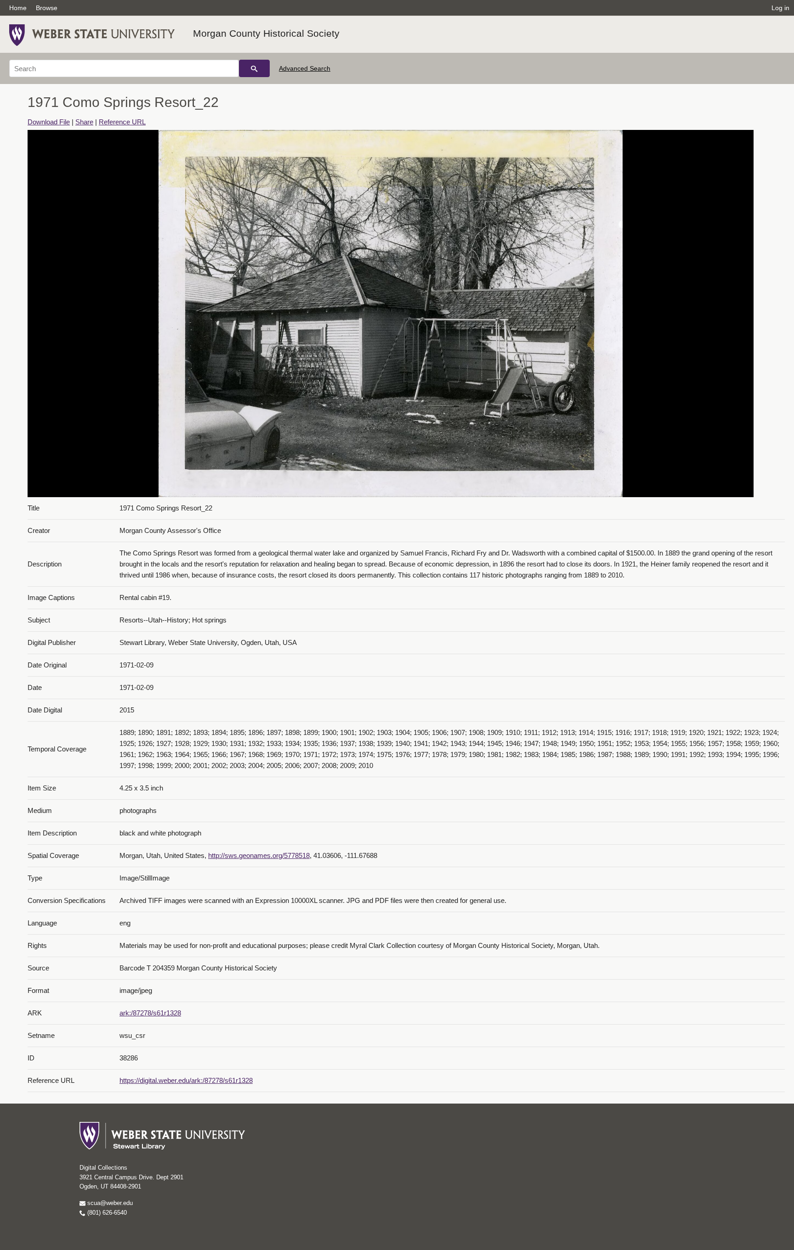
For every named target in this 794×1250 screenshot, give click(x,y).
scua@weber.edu (109, 1203)
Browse (46, 7)
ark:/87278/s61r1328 (150, 1013)
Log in (780, 7)
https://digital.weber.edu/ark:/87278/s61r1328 (186, 1080)
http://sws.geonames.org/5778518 (259, 855)
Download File (49, 122)
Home (18, 7)
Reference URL (122, 122)
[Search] (254, 68)
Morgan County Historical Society (266, 33)
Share (84, 122)
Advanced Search (304, 68)
